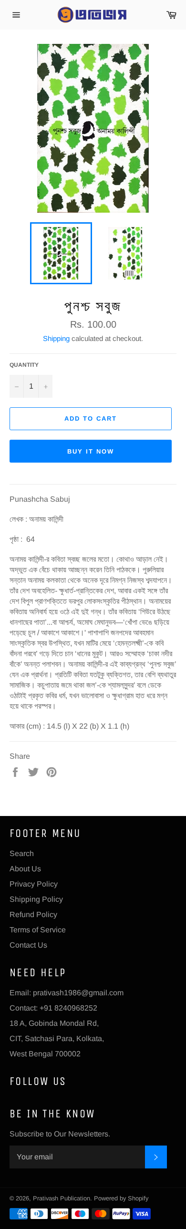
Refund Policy (33, 914)
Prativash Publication (61, 1198)
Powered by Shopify (121, 1198)
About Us (25, 869)
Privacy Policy (34, 884)
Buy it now (90, 451)
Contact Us (28, 945)
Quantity (24, 364)
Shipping (56, 338)
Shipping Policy (36, 899)
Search (22, 853)
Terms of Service (38, 930)
